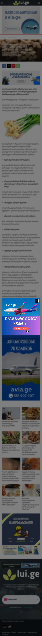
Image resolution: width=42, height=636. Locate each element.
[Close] (37, 301)
